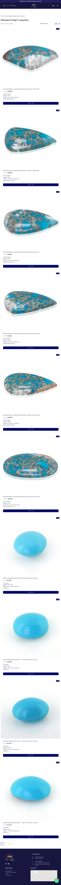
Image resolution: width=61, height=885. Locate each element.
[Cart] (57, 5)
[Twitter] (4, 5)
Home (2, 16)
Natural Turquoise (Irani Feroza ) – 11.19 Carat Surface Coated (20, 659)
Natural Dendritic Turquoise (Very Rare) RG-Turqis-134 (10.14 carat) (21, 496)
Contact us (36, 854)
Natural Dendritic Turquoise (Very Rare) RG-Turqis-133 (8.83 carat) (21, 415)
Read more (31, 592)
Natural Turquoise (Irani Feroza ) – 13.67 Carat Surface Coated (20, 822)
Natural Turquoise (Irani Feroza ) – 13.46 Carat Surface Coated (20, 741)
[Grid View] (59, 24)
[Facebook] (3, 5)
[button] (53, 6)
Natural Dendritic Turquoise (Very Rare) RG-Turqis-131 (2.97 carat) (21, 252)
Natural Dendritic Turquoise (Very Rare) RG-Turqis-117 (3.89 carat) (21, 170)
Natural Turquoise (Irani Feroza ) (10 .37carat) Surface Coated (20, 578)
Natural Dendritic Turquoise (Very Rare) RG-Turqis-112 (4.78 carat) (21, 89)
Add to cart (31, 103)
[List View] (56, 24)
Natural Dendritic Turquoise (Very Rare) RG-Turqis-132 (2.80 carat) (21, 333)
